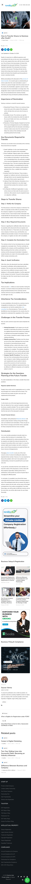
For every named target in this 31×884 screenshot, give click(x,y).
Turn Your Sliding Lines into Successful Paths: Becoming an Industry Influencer (13, 753)
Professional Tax (5, 816)
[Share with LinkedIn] (8, 49)
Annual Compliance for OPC (8, 857)
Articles (4, 702)
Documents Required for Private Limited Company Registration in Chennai (8, 578)
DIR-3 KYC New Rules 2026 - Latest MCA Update (14, 666)
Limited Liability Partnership (8, 788)
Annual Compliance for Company (9, 851)
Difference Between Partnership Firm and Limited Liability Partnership (22, 579)
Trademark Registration (7, 835)
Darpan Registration (6, 829)
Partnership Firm (5, 794)
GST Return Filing (5, 810)
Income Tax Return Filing (7, 821)
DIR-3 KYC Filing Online (7, 865)
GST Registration (5, 807)
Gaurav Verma (5, 40)
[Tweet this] (5, 49)
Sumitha (4, 743)
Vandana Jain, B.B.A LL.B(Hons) (8, 770)
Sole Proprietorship (6, 797)
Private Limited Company (7, 786)
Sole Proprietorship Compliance (9, 862)
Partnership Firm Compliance (8, 859)
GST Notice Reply (5, 818)
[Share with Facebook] (2, 49)
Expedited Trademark (6, 843)
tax (10, 286)
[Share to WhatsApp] (11, 49)
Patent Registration (6, 840)
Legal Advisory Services (7, 832)
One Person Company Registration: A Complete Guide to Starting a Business (7, 600)
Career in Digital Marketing (11, 741)
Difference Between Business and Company (14, 767)
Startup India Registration (7, 799)
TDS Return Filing (5, 813)
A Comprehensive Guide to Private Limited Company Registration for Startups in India (22, 600)
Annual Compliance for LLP (8, 854)
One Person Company (6, 791)
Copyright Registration (6, 837)
